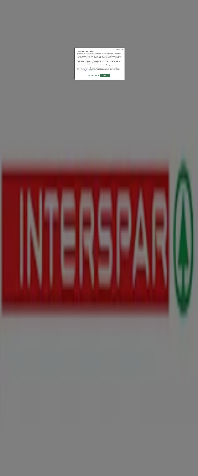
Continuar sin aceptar (120, 49)
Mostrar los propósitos (93, 75)
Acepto (105, 75)
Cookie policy (96, 62)
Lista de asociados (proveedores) (84, 70)
